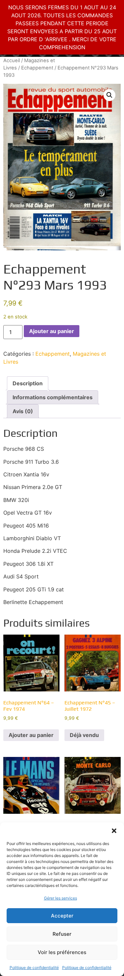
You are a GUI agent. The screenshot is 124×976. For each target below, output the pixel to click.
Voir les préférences (62, 952)
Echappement (37, 68)
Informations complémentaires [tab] (53, 397)
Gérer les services (60, 898)
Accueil (11, 60)
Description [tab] (28, 383)
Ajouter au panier (51, 331)
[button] (114, 830)
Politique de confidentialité (34, 967)
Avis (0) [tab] (23, 411)
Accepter (62, 916)
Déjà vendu (84, 735)
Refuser (62, 934)
